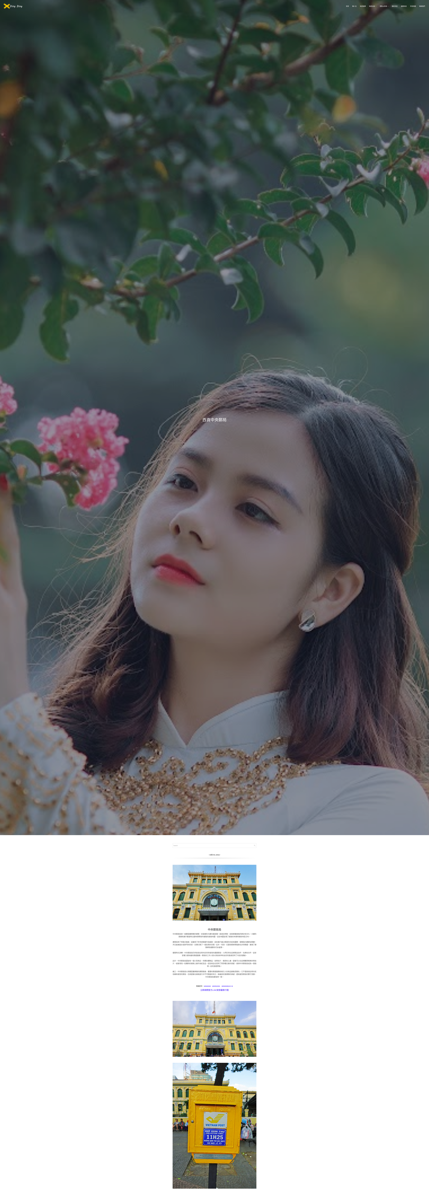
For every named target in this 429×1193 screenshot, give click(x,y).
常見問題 (413, 6)
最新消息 (395, 6)
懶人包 (354, 6)
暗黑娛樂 (363, 6)
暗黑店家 (372, 6)
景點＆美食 (383, 6)
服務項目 (404, 6)
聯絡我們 (422, 6)
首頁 (347, 6)
